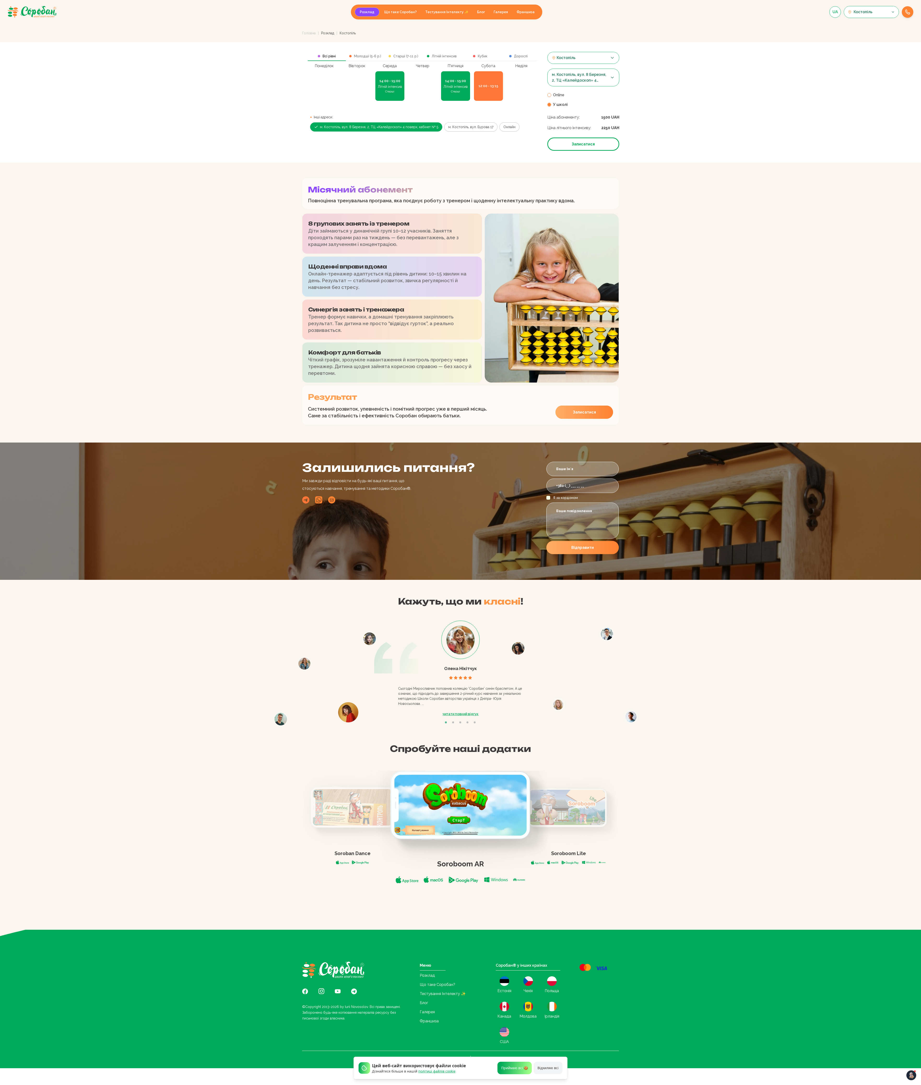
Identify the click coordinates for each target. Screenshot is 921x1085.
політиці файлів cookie (436, 1071)
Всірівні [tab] (329, 56)
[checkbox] (548, 498)
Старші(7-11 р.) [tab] (405, 56)
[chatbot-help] (911, 1075)
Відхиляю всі (548, 1068)
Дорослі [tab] (521, 56)
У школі (560, 104)
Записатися (583, 144)
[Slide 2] (454, 722)
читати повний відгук (460, 714)
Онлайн (509, 127)
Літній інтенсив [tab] (444, 56)
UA (835, 12)
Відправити (582, 547)
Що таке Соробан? (400, 12)
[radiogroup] (583, 100)
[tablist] (423, 56)
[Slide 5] (475, 722)
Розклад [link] (327, 33)
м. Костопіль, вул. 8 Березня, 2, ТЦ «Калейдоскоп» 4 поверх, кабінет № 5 (379, 127)
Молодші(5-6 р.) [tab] (367, 56)
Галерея (501, 12)
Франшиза (526, 12)
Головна (309, 33)
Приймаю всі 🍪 (514, 1068)
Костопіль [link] (348, 33)
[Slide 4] (468, 722)
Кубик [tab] (482, 56)
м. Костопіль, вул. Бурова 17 (470, 127)
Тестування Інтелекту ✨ (446, 12)
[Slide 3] (461, 722)
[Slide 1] (446, 722)
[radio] (549, 95)
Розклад (367, 12)
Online (558, 95)
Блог (481, 12)
